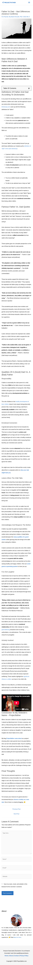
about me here (17, 937)
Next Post (16, 814)
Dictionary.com (6, 107)
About (11, 955)
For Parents (5, 16)
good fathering (6, 629)
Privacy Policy (24, 955)
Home (6, 955)
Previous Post (16, 809)
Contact (16, 955)
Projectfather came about (14, 738)
